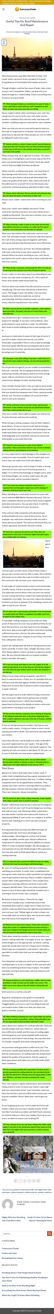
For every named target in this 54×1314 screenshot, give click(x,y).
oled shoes (6, 1192)
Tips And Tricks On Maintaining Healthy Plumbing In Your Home (25, 1279)
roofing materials (30, 1192)
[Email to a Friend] (29, 1181)
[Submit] (49, 1233)
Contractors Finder (27, 18)
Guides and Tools (9, 1253)
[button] (3, 9)
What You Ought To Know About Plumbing (20, 1295)
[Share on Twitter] (25, 1181)
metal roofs (47, 1190)
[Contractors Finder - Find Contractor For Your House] (27, 9)
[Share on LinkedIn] (38, 1181)
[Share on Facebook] (20, 1181)
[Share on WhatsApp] (16, 1181)
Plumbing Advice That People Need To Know (21, 1272)
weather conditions (45, 1192)
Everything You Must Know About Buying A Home (24, 1290)
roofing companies (17, 1192)
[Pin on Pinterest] (34, 1181)
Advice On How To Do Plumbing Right (18, 1285)
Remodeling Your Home (12, 1258)
